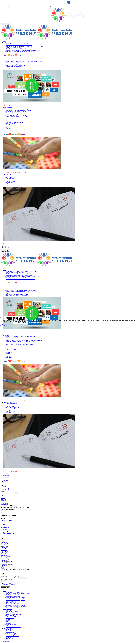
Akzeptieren (2, 324)
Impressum (2, 325)
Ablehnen (8, 324)
